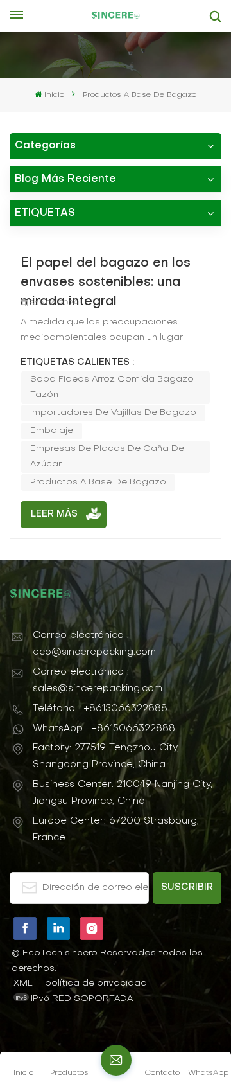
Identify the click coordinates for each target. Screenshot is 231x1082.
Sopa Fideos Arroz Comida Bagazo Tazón (112, 387)
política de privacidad (96, 983)
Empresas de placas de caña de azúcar (107, 456)
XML (23, 983)
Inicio (54, 95)
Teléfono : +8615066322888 (100, 708)
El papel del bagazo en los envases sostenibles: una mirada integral (106, 274)
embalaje (51, 431)
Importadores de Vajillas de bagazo (113, 413)
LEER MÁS (54, 514)
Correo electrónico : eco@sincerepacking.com (94, 644)
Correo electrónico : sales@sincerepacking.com (97, 680)
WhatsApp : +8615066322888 (104, 728)
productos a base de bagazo (98, 482)
